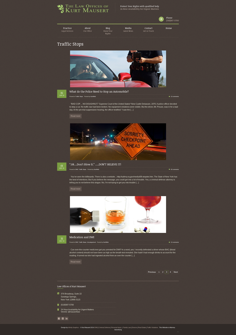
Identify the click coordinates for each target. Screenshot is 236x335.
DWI (76, 169)
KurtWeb (93, 96)
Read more (75, 116)
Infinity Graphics (73, 327)
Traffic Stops (79, 96)
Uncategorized (91, 242)
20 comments (175, 169)
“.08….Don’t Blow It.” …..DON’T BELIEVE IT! (95, 164)
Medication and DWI (81, 237)
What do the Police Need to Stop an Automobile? (99, 91)
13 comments (175, 96)
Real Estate (142, 327)
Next (176, 272)
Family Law (127, 327)
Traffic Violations (153, 327)
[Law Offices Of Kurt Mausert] (83, 9)
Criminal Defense (104, 327)
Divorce (134, 327)
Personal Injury (116, 327)
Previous (152, 272)
